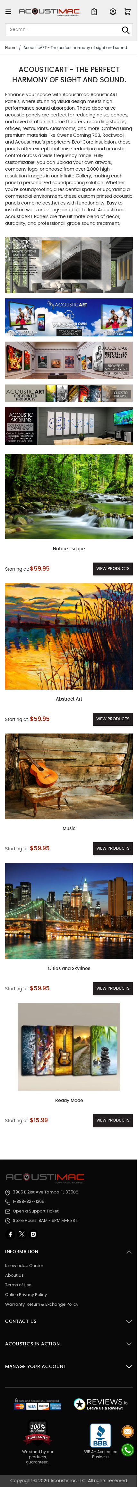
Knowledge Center (24, 1266)
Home (10, 48)
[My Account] (112, 11)
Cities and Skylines (69, 968)
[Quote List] (94, 12)
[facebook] (11, 1234)
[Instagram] (33, 1234)
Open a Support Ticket (36, 1211)
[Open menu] (8, 11)
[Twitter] (22, 1234)
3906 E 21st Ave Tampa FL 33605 (45, 1192)
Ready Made (69, 1100)
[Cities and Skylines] (69, 911)
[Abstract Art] (69, 636)
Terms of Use (18, 1285)
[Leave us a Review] (100, 1404)
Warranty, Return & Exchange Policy (41, 1304)
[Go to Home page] (50, 12)
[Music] (69, 776)
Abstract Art (69, 699)
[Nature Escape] (69, 496)
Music (69, 828)
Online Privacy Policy (26, 1295)
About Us (14, 1275)
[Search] (125, 30)
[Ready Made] (69, 1047)
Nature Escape (69, 549)
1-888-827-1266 (28, 1202)
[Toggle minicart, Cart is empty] (128, 11)
